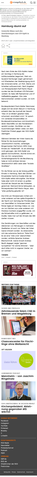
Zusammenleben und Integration (24, 40)
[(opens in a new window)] (18, 60)
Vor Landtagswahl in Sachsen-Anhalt (18, 403)
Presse (14, 472)
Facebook (4, 421)
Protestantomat (7, 448)
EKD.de (4, 461)
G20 (2, 257)
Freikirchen (5, 466)
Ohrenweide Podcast (10, 373)
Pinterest (4, 428)
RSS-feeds (5, 443)
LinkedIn (4, 436)
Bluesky (4, 431)
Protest (14, 257)
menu (2, 3)
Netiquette (7, 472)
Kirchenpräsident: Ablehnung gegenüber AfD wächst (16, 409)
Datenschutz (21, 472)
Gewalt (8, 257)
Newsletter (5, 445)
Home (3, 46)
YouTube (4, 426)
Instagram (5, 423)
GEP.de (3, 459)
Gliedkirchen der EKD (9, 464)
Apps (3, 453)
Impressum (29, 472)
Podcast (4, 450)
